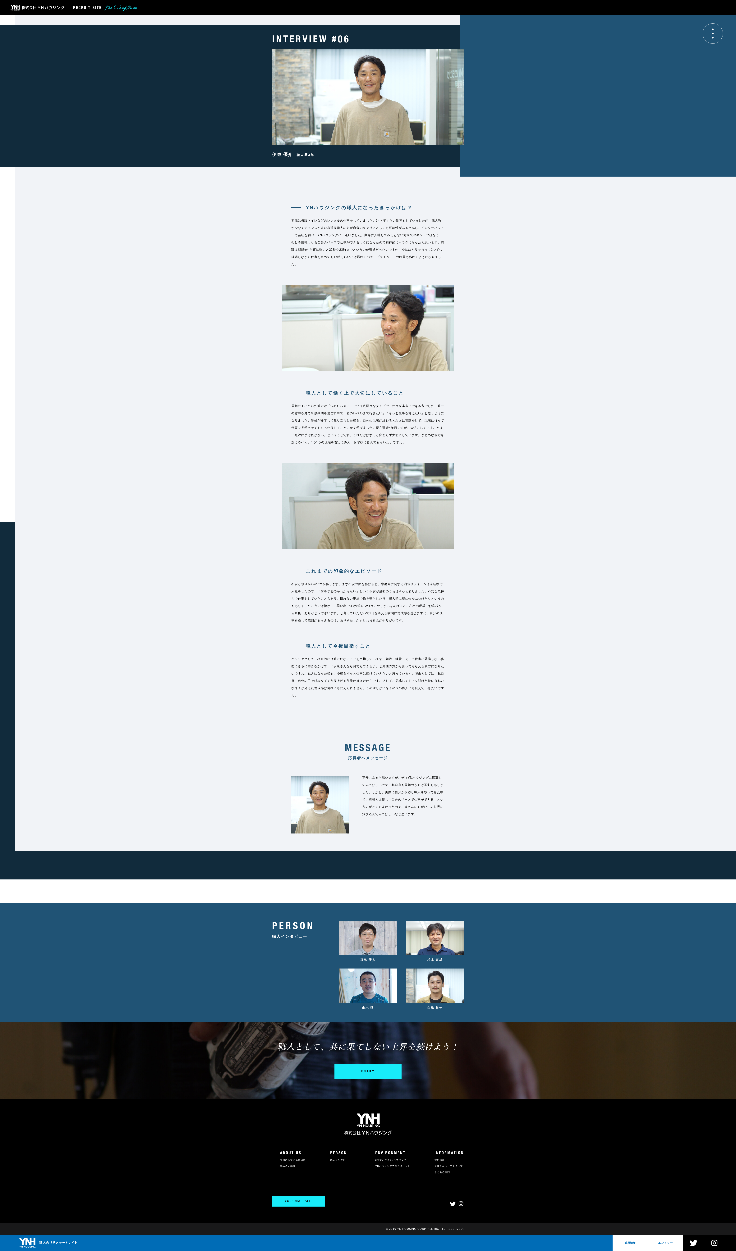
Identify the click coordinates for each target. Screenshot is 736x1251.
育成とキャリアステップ (449, 1166)
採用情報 (630, 1242)
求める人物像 (288, 1166)
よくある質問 (442, 1172)
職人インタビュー (340, 1160)
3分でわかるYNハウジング (391, 1160)
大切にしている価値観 (293, 1160)
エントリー (665, 1242)
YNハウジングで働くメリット (392, 1166)
